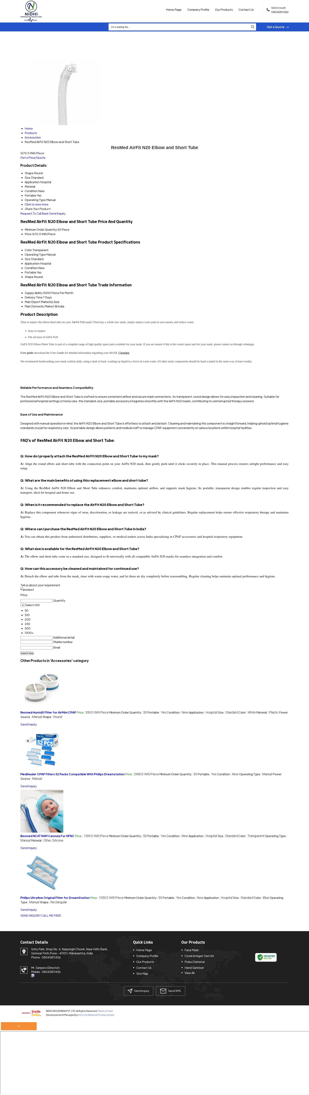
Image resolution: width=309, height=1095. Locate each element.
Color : (247, 712)
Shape (29, 277)
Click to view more (36, 204)
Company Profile (198, 9)
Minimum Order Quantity (41, 229)
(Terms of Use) (105, 1010)
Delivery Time (33, 297)
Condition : (177, 712)
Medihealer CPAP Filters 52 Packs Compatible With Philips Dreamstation (72, 774)
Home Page (174, 9)
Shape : (52, 717)
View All (189, 973)
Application (32, 263)
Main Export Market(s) (39, 302)
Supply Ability (34, 293)
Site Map (142, 973)
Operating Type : (255, 774)
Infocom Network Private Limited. (96, 1014)
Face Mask (192, 950)
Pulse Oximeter (195, 962)
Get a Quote (276, 27)
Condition (31, 268)
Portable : (156, 712)
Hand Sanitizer (194, 968)
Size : (228, 712)
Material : (267, 712)
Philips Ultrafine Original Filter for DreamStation (55, 898)
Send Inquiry (57, 213)
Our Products (224, 9)
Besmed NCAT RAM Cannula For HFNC (47, 836)
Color (28, 250)
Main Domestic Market (39, 306)
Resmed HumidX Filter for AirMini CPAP (48, 712)
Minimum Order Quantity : (128, 712)
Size (27, 259)
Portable (30, 272)
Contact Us (246, 9)
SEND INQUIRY (30, 915)
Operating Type (35, 254)
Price (28, 234)
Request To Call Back (34, 213)
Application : (203, 712)
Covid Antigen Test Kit (199, 956)
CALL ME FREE (51, 915)
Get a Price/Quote (32, 157)
